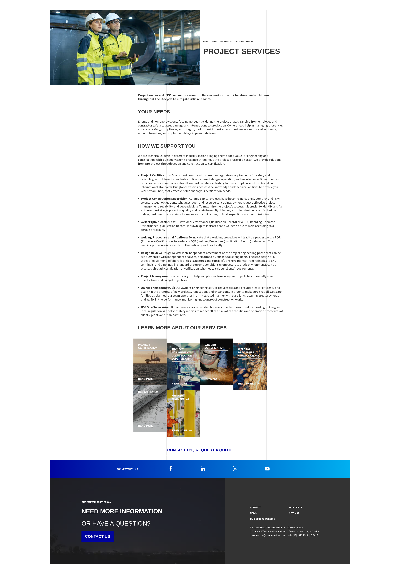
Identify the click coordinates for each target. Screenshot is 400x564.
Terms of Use (296, 531)
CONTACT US (97, 536)
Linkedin (203, 468)
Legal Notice (312, 531)
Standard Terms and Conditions (269, 531)
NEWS (253, 513)
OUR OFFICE (295, 507)
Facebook (170, 468)
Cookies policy (295, 527)
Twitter (235, 468)
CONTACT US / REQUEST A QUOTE (200, 450)
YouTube (267, 468)
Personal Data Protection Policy (267, 527)
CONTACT (255, 507)
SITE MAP (294, 513)
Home (205, 41)
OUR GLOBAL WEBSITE (262, 518)
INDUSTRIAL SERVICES (244, 41)
